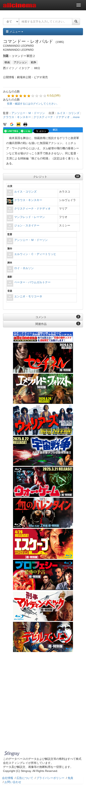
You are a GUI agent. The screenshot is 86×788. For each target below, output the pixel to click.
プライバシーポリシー (50, 778)
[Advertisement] (43, 703)
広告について (24, 778)
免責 (70, 778)
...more (75, 117)
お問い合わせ (12, 782)
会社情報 (7, 778)
